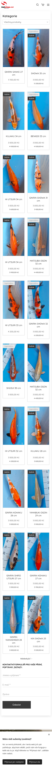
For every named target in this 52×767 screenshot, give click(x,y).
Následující (25, 658)
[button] (37, 5)
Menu (48, 4)
